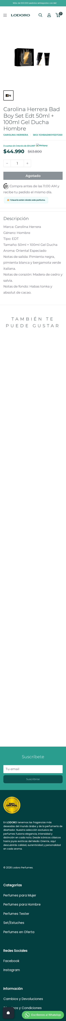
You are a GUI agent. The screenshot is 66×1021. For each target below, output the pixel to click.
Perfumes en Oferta (18, 932)
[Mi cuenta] (49, 15)
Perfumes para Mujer (19, 895)
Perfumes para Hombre (22, 904)
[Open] (8, 1012)
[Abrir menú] (5, 15)
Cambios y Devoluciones (23, 999)
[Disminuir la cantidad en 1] (7, 163)
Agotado (33, 176)
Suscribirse (33, 779)
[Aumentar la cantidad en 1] (27, 163)
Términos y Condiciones (22, 1008)
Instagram (11, 970)
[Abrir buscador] (40, 15)
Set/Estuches (13, 923)
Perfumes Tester (16, 913)
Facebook (11, 961)
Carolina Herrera (15, 134)
